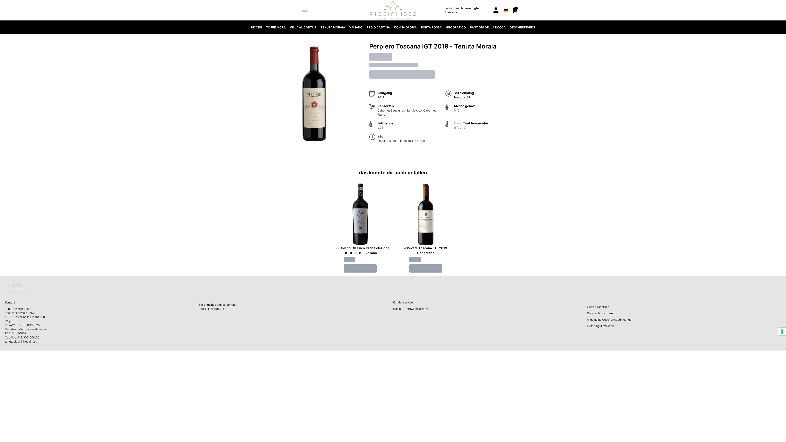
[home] (393, 10)
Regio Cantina (378, 27)
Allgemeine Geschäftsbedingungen (610, 319)
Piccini (256, 27)
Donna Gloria (405, 27)
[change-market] (467, 10)
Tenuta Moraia (333, 27)
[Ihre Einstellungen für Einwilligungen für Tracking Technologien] (782, 331)
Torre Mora (276, 27)
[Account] (496, 10)
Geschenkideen (522, 27)
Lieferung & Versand (600, 326)
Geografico (456, 27)
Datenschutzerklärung (601, 313)
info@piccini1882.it (211, 308)
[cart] (514, 10)
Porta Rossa (431, 27)
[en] (505, 5)
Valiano (355, 27)
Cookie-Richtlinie (598, 307)
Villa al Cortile (303, 27)
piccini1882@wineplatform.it (411, 308)
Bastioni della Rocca (488, 27)
